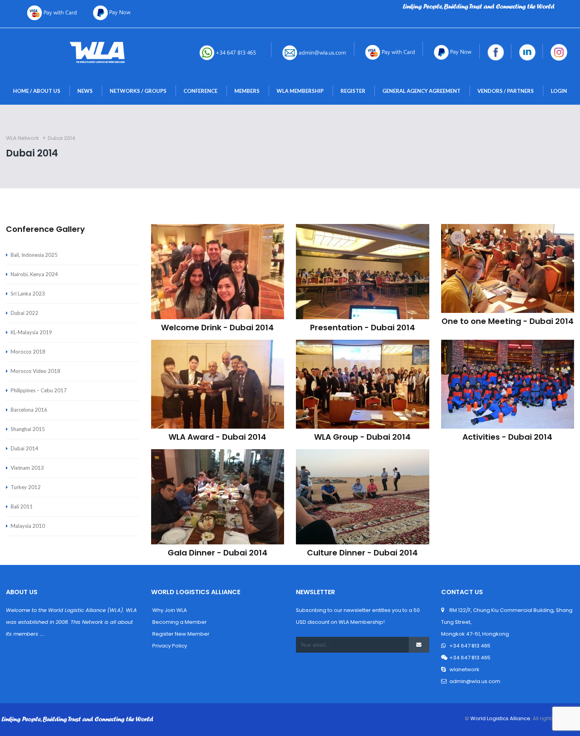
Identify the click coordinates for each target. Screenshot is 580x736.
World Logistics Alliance (499, 718)
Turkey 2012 (26, 487)
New (85, 91)
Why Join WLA (169, 610)
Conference (200, 91)
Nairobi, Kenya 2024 (34, 274)
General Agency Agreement (421, 91)
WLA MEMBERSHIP (300, 91)
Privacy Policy (169, 645)
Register (353, 91)
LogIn (559, 91)
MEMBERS (247, 91)
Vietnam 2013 (27, 468)
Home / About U (36, 91)
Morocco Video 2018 (35, 371)
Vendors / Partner (505, 91)
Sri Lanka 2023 (28, 293)
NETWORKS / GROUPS (138, 91)
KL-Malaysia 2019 (31, 332)
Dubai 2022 (24, 313)
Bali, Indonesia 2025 (34, 255)
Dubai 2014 (24, 448)
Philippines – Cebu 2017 (39, 390)
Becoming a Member (179, 622)
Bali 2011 (22, 506)
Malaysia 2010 (28, 526)
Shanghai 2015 (28, 429)
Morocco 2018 (28, 351)
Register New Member (180, 634)
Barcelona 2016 (29, 410)
